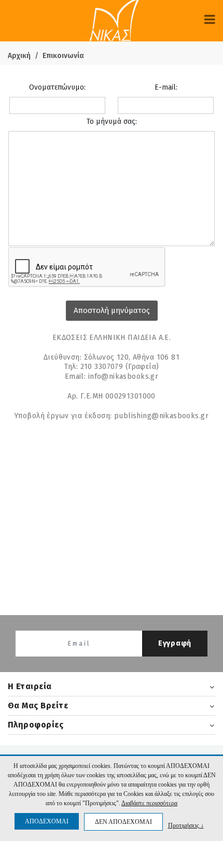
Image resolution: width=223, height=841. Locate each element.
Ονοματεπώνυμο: (57, 87)
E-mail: (166, 87)
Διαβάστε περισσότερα (149, 803)
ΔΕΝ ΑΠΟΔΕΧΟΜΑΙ (123, 821)
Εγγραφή (174, 643)
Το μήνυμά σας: (112, 121)
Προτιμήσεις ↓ (186, 825)
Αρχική (19, 55)
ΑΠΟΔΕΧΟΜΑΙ (46, 821)
